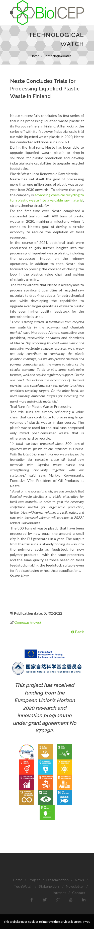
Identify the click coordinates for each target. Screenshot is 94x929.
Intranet (59, 892)
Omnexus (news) (27, 622)
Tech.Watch (23, 886)
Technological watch (57, 56)
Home (35, 56)
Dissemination (57, 880)
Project (34, 880)
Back (79, 631)
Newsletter (75, 886)
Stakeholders (49, 886)
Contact (78, 892)
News (79, 880)
